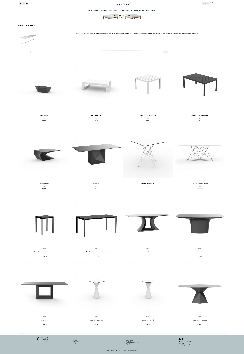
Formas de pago (129, 338)
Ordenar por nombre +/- (24, 51)
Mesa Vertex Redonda (148, 320)
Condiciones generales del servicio (132, 342)
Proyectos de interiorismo (77, 338)
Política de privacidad (130, 344)
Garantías (74, 342)
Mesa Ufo (200, 252)
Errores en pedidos (129, 340)
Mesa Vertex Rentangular (199, 320)
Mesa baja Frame (96, 115)
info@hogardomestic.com (186, 345)
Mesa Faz (96, 183)
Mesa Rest (148, 252)
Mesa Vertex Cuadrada (96, 320)
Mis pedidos (128, 341)
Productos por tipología (103, 10)
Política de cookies (129, 343)
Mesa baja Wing (44, 183)
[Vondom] (44, 112)
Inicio (90, 10)
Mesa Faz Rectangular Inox (200, 183)
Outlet (153, 10)
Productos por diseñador (140, 10)
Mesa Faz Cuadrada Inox (148, 183)
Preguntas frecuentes (77, 343)
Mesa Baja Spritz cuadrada (148, 115)
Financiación (75, 340)
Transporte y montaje (130, 339)
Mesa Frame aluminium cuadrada (44, 252)
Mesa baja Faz (44, 115)
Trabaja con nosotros (77, 344)
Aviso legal (128, 346)
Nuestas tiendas (76, 341)
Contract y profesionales (77, 339)
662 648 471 (183, 343)
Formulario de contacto (185, 341)
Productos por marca (121, 10)
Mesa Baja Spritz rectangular (199, 115)
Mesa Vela (44, 320)
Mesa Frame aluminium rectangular (96, 252)
